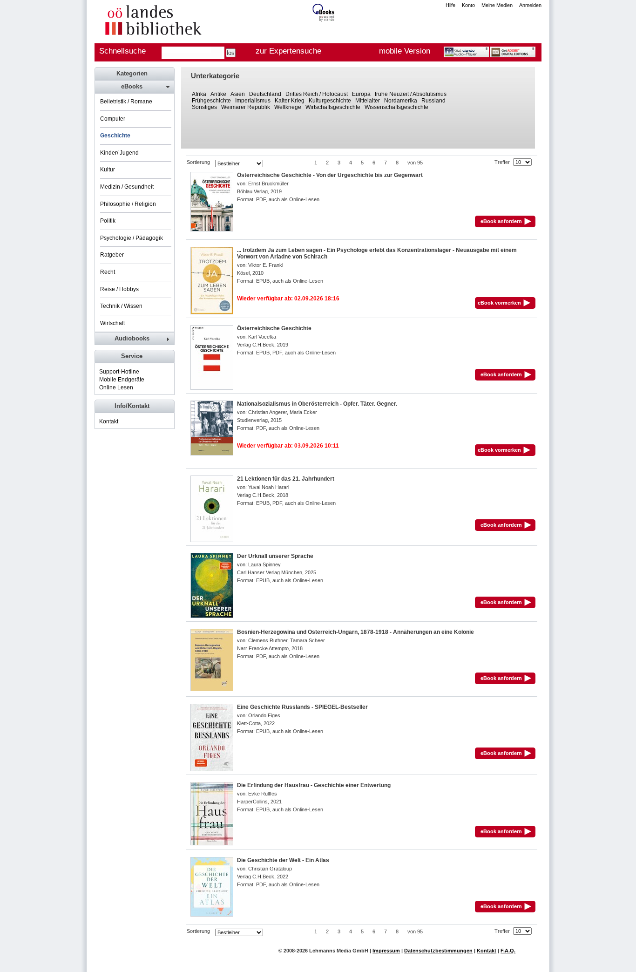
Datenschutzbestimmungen (438, 950)
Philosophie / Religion (128, 204)
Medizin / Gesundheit (127, 187)
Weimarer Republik (245, 107)
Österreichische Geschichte (274, 328)
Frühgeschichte (211, 100)
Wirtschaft (112, 323)
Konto (468, 5)
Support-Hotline (119, 371)
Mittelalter (367, 100)
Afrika (199, 94)
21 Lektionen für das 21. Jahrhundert (285, 479)
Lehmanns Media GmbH (338, 950)
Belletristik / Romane (126, 101)
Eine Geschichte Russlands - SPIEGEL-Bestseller (302, 707)
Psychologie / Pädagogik (131, 238)
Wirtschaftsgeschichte (332, 107)
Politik (107, 221)
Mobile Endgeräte (121, 379)
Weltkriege (287, 107)
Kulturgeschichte (330, 100)
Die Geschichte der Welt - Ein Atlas (283, 860)
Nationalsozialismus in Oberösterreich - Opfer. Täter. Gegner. (317, 404)
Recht (107, 272)
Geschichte (115, 135)
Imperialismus (253, 100)
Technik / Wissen (121, 306)
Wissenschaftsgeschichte (396, 107)
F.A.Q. (508, 950)
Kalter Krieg (289, 100)
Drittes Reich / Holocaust (316, 94)
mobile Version (404, 51)
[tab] (134, 86)
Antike (218, 94)
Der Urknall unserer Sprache (275, 556)
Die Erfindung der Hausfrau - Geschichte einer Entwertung (314, 785)
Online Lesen (116, 387)
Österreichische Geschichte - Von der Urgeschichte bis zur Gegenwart (330, 175)
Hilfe (450, 5)
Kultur (107, 169)
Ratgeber (112, 254)
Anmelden (530, 5)
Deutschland (265, 94)
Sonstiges (204, 107)
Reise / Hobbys (119, 289)
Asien (237, 94)
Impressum (386, 950)
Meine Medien (497, 5)
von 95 (415, 162)
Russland (433, 100)
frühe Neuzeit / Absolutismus (411, 94)
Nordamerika (400, 100)
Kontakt (108, 421)
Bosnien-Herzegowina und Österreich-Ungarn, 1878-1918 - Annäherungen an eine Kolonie (355, 632)
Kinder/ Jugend (119, 153)
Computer (112, 119)
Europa (361, 94)
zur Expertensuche (288, 51)
